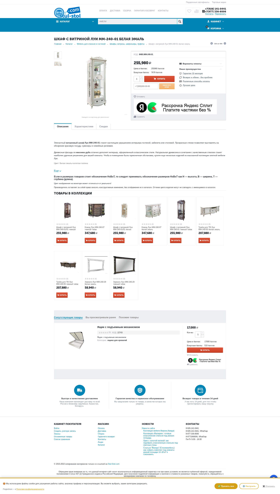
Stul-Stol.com (113, 464)
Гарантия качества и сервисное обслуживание (140, 398)
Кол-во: (190, 332)
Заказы (57, 434)
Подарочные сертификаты (197, 2)
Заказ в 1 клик (167, 86)
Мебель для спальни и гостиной (91, 44)
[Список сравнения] (196, 11)
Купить (161, 79)
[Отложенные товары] (189, 11)
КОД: (136, 54)
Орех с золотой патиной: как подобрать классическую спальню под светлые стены (160, 443)
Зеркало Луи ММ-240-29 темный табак (123, 283)
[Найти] (180, 21)
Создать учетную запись (65, 431)
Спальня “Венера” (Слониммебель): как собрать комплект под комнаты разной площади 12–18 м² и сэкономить (159, 451)
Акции (100, 442)
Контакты (209, 14)
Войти (56, 428)
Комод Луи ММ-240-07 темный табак (94, 228)
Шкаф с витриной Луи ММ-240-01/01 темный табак (66, 229)
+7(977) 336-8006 (215, 11)
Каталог (69, 44)
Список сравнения (62, 439)
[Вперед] (225, 43)
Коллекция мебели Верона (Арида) (158, 431)
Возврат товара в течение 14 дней (200, 398)
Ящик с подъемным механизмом (118, 327)
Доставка (102, 431)
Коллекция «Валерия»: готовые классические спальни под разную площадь (158, 435)
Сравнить (141, 117)
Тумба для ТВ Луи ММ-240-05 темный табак (67, 283)
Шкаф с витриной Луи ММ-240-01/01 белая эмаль (123, 229)
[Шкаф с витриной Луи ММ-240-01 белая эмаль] (95, 83)
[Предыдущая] (211, 43)
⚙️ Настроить (249, 486)
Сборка (101, 434)
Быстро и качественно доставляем (79, 398)
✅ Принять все (226, 486)
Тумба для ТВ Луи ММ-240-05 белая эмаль (209, 228)
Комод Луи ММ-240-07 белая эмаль (151, 228)
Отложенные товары (63, 436)
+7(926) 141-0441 (215, 8)
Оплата (101, 428)
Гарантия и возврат (106, 436)
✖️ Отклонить (269, 486)
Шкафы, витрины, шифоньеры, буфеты (127, 44)
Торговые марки (219, 2)
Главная (57, 44)
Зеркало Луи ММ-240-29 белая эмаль (95, 283)
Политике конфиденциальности (30, 489)
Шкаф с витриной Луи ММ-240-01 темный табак (181, 228)
